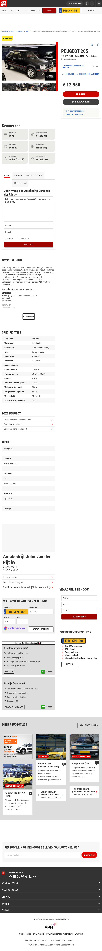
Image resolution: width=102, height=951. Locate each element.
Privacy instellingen (53, 934)
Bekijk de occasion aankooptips (17, 419)
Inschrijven (89, 855)
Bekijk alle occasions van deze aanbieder (82, 74)
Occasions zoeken (7, 31)
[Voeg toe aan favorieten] (92, 44)
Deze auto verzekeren (13, 424)
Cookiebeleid (25, 934)
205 (27, 31)
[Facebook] (10, 876)
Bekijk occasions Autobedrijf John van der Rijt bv (27, 589)
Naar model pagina (89, 725)
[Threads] (26, 876)
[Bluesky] (22, 876)
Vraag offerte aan (14, 707)
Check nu (70, 664)
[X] (18, 876)
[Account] (86, 3)
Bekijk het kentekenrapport (15, 429)
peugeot (20, 31)
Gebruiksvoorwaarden (73, 934)
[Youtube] (34, 876)
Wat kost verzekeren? (75, 111)
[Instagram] (14, 876)
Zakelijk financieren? (75, 114)
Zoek (49, 10)
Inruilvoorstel (83, 102)
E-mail (82, 94)
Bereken (9, 671)
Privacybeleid (38, 934)
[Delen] (98, 44)
